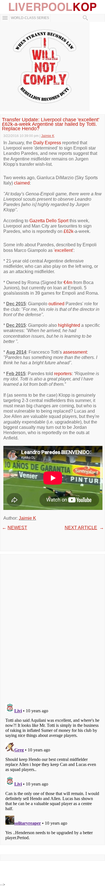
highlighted (69, 325)
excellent (64, 250)
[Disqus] (52, 627)
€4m (68, 282)
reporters (63, 373)
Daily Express (47, 142)
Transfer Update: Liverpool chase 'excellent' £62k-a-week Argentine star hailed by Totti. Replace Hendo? (50, 124)
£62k (68, 231)
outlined (56, 303)
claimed (22, 183)
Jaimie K (27, 518)
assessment (75, 352)
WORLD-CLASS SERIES (30, 18)
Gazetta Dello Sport (48, 220)
